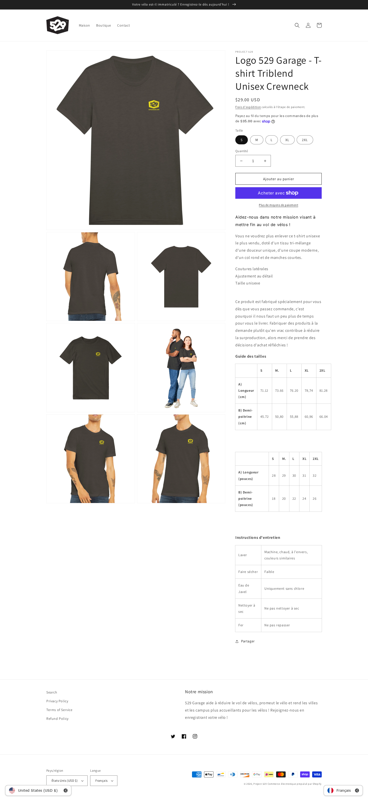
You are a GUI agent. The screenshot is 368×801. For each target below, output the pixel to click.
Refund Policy (57, 718)
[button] (297, 25)
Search (51, 692)
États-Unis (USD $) (65, 780)
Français (101, 780)
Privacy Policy (57, 701)
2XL (305, 140)
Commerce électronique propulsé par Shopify (295, 783)
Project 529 (260, 783)
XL (287, 140)
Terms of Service (59, 710)
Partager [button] (248, 641)
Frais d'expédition (248, 107)
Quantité (241, 151)
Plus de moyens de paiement (278, 205)
